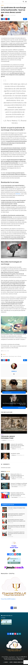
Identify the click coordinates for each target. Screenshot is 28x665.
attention (18, 193)
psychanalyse (5, 356)
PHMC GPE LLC (24, 656)
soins (16, 356)
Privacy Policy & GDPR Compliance (8, 599)
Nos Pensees (15, 486)
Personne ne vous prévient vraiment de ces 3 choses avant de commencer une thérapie (16, 533)
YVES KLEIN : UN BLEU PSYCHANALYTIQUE (8, 437)
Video (2, 434)
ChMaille (7, 15)
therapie (19, 356)
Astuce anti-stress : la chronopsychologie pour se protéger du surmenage (17, 475)
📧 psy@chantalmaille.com (6, 615)
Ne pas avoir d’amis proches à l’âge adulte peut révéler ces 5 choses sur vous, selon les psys (16, 527)
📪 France (3, 617)
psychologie (12, 356)
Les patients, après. (15, 453)
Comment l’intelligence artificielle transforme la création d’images (19, 484)
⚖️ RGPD (11, 662)
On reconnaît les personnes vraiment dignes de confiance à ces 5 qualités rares (16, 520)
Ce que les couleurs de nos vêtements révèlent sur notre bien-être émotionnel (18, 494)
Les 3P (2, 5)
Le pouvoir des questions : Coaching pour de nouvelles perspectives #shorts (17, 446)
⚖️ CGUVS (5, 662)
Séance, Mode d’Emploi (19, 662)
